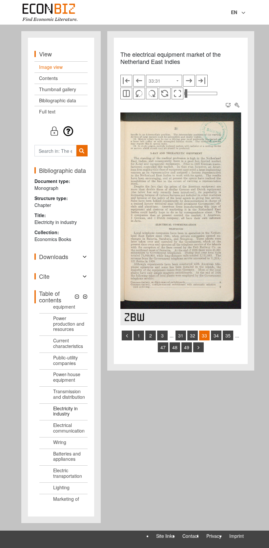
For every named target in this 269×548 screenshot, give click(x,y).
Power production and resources (68, 324)
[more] (198, 347)
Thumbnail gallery (57, 89)
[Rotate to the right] (151, 93)
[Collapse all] (76, 296)
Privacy (213, 536)
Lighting (61, 487)
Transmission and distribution (69, 394)
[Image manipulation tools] (237, 105)
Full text (47, 111)
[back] (127, 335)
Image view (51, 67)
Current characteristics (68, 343)
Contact (190, 536)
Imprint (236, 536)
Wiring (59, 442)
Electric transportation (67, 473)
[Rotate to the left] (139, 93)
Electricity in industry (65, 411)
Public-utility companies (65, 360)
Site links (165, 536)
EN (234, 12)
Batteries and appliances (67, 456)
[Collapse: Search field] (247, 12)
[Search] (81, 150)
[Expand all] (85, 296)
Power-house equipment (66, 377)
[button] (61, 131)
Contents (48, 78)
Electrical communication (69, 428)
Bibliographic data (57, 100)
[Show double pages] (126, 93)
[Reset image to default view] (164, 93)
